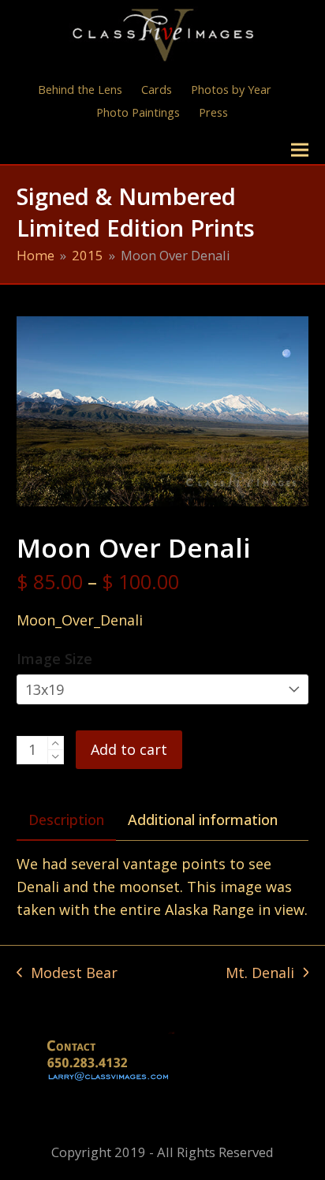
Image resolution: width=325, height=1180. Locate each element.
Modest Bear (67, 973)
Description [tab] (66, 819)
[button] (299, 150)
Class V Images (86, 149)
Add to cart (129, 749)
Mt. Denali (260, 973)
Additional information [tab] (203, 819)
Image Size (54, 658)
